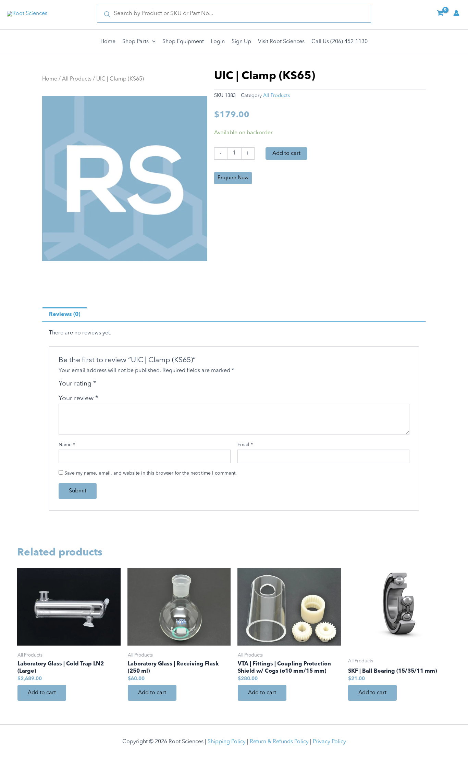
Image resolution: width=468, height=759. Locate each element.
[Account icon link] (456, 13)
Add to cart (286, 153)
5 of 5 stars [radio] (134, 386)
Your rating (77, 383)
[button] (152, 42)
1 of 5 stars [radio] (102, 386)
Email (245, 444)
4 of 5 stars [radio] (126, 386)
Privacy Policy (329, 742)
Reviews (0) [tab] (64, 314)
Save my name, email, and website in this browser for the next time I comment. (150, 473)
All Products (76, 79)
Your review (78, 398)
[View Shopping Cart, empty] (440, 13)
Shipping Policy (227, 742)
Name (67, 444)
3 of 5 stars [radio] (118, 386)
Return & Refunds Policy (279, 742)
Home (49, 79)
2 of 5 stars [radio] (111, 386)
